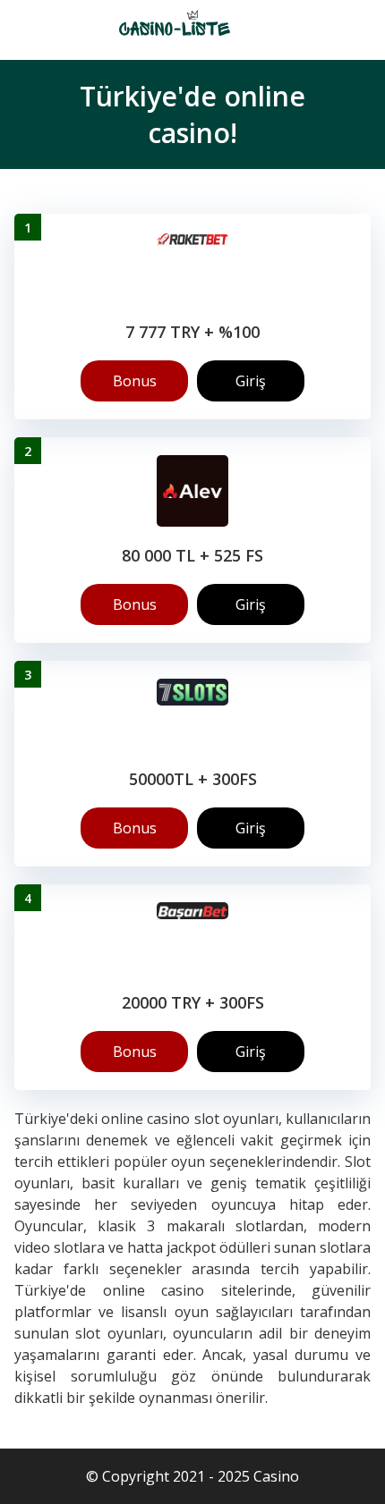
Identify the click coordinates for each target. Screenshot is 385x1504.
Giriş (250, 381)
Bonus (135, 381)
